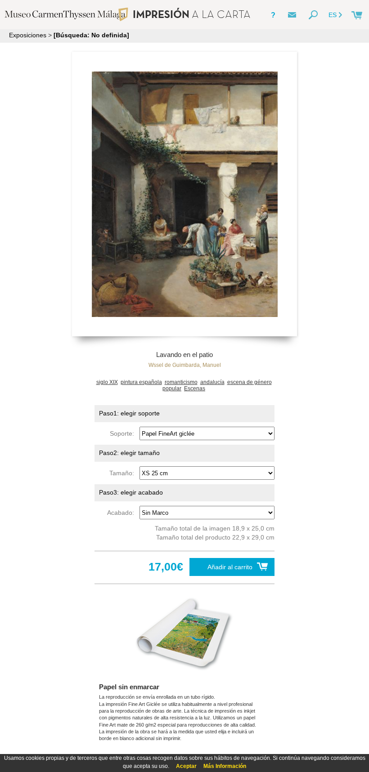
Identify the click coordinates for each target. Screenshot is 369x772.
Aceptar (186, 766)
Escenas (194, 388)
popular (171, 388)
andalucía (212, 382)
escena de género (249, 382)
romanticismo (181, 382)
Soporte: (124, 433)
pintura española (141, 382)
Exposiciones (27, 35)
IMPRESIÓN (191, 14)
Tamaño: (123, 473)
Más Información (224, 766)
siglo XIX (107, 382)
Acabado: (122, 512)
